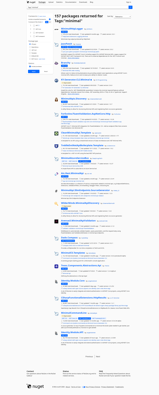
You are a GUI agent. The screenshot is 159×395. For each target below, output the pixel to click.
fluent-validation (78, 122)
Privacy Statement (107, 387)
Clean (64, 151)
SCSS (74, 245)
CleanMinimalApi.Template (76, 133)
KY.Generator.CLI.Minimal (75, 80)
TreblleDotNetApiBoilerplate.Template (82, 145)
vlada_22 (116, 190)
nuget (102, 305)
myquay (78, 44)
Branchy (65, 63)
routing (77, 70)
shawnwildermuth (96, 99)
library (116, 305)
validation (116, 122)
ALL (47, 22)
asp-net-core (88, 122)
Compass (66, 245)
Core (80, 106)
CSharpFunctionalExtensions (72, 305)
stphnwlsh (98, 133)
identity (93, 288)
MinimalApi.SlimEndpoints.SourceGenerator (85, 190)
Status (66, 371)
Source (95, 258)
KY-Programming (101, 80)
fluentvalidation (68, 122)
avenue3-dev (103, 221)
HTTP (83, 305)
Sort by (110, 16)
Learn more (42, 16)
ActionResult (89, 305)
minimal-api (91, 52)
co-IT (112, 298)
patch (97, 52)
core (89, 288)
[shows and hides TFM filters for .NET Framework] (30, 36)
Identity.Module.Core (73, 281)
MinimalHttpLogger (72, 29)
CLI (82, 88)
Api (70, 273)
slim (72, 196)
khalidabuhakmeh (79, 63)
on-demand (79, 245)
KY (72, 88)
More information (73, 58)
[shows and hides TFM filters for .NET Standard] (30, 33)
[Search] (130, 7)
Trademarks (119, 387)
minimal (82, 52)
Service (75, 166)
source (81, 288)
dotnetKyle (92, 253)
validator (66, 228)
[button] (38, 16)
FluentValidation (89, 228)
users (98, 288)
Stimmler (116, 298)
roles (101, 288)
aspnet (86, 288)
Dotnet (90, 151)
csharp (72, 138)
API (82, 151)
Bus (79, 166)
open (77, 288)
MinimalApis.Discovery (74, 99)
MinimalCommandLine (74, 313)
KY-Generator (67, 88)
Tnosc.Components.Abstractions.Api (81, 265)
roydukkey (84, 238)
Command (66, 258)
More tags (66, 123)
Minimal (85, 36)
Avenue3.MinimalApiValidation (78, 221)
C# (64, 106)
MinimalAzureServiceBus (75, 158)
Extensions (73, 36)
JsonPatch (66, 44)
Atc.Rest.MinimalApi (72, 173)
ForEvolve (117, 114)
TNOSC (107, 266)
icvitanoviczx (111, 146)
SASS (70, 245)
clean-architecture (90, 138)
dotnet (65, 138)
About (68, 387)
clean (82, 138)
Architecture (71, 151)
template (77, 138)
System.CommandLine (80, 258)
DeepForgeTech (97, 158)
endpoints (77, 196)
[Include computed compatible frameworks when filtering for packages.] (49, 19)
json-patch (69, 52)
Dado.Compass (69, 238)
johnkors (89, 29)
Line (71, 258)
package (111, 305)
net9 (73, 288)
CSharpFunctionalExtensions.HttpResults (83, 298)
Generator (77, 88)
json (64, 52)
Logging (79, 36)
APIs (70, 70)
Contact (30, 371)
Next (98, 356)
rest (83, 181)
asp (120, 122)
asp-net (65, 181)
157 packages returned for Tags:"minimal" (78, 18)
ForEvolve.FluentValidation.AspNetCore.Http (85, 114)
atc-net (89, 173)
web (73, 70)
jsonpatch (76, 52)
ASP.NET (76, 106)
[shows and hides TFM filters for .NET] (30, 25)
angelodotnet (92, 281)
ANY (50, 22)
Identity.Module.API (72, 332)
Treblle (85, 151)
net (62, 123)
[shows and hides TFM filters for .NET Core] (30, 29)
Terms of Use (75, 387)
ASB (81, 166)
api (86, 52)
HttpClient (66, 36)
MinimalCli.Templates (73, 253)
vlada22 (101, 196)
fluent (110, 122)
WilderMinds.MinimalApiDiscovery (80, 203)
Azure (70, 166)
